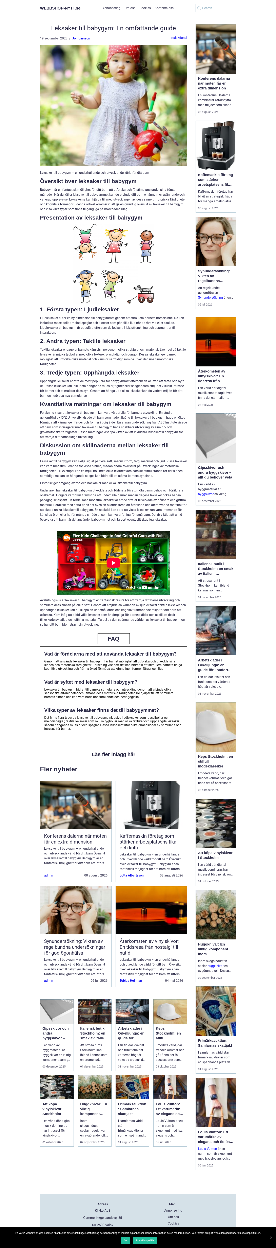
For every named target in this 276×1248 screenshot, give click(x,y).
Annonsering (111, 8)
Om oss (129, 8)
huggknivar (215, 966)
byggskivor (206, 494)
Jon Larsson (81, 38)
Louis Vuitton (207, 1149)
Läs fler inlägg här (113, 754)
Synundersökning (210, 297)
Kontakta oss (164, 8)
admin (48, 875)
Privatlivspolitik (145, 1240)
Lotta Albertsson (132, 875)
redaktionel (179, 38)
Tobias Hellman (131, 981)
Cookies (145, 8)
